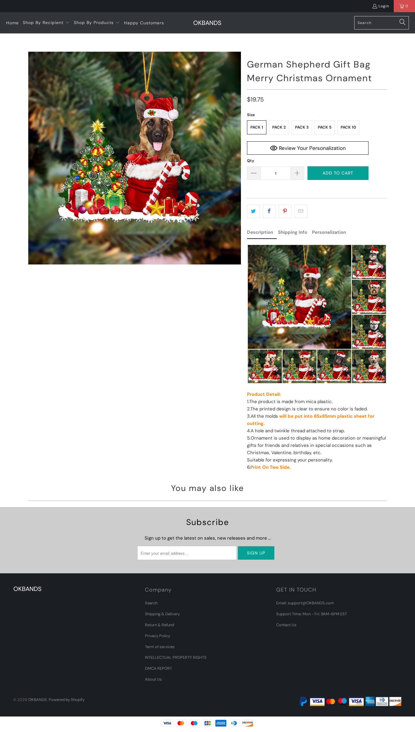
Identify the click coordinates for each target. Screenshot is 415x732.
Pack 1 (256, 127)
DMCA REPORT (158, 668)
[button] (46, 22)
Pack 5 (324, 127)
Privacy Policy (157, 635)
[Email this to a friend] (300, 211)
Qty (250, 160)
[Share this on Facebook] (269, 211)
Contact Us (286, 624)
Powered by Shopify (66, 699)
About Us (153, 679)
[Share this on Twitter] (253, 211)
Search (151, 603)
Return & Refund (159, 624)
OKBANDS (37, 699)
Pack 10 (348, 127)
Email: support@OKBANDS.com (305, 603)
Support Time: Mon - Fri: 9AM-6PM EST (311, 613)
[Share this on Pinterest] (285, 211)
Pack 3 (302, 127)
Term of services (160, 646)
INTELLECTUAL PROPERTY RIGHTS (176, 657)
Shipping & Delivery (162, 613)
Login (384, 6)
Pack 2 (279, 127)
